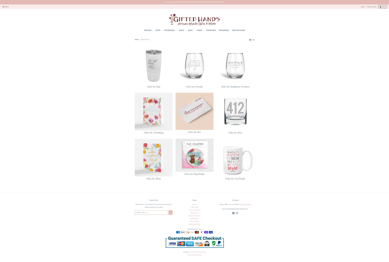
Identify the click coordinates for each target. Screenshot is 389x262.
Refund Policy (194, 221)
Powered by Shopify (194, 255)
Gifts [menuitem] (158, 30)
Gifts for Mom (153, 179)
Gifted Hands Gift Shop (197, 252)
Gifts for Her (194, 132)
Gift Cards (194, 207)
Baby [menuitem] (190, 30)
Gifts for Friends (194, 87)
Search (194, 204)
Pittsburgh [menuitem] (169, 30)
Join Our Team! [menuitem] (238, 30)
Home (137, 39)
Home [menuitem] (181, 30)
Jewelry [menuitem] (147, 30)
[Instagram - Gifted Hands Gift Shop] (253, 39)
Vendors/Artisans (194, 215)
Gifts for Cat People (235, 179)
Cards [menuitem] (199, 30)
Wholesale (194, 218)
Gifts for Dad (153, 87)
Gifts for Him (235, 133)
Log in (363, 7)
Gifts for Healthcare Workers (235, 87)
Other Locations (245, 204)
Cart (384, 7)
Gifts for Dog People (194, 174)
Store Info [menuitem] (211, 30)
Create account (371, 7)
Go (171, 212)
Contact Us (194, 213)
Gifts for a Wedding (153, 133)
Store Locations (194, 210)
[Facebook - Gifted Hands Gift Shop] (250, 39)
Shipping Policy (194, 224)
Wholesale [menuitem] (224, 30)
